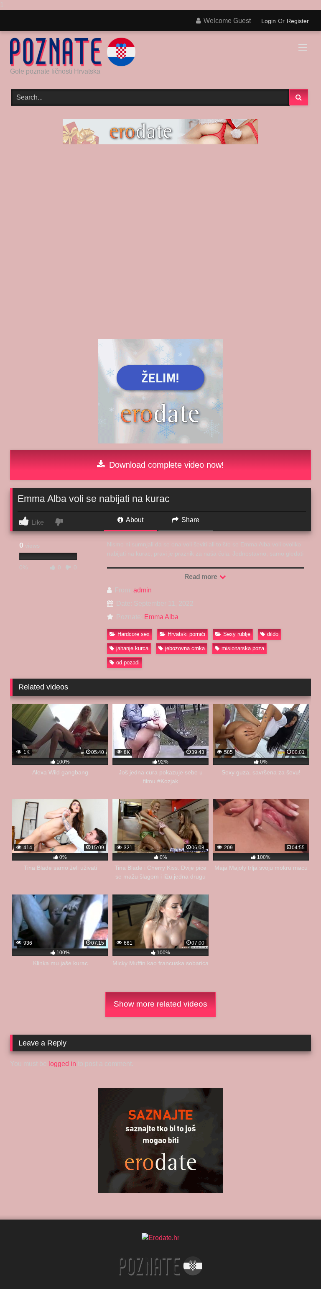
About (134, 519)
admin (142, 590)
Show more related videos (160, 1003)
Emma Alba (161, 616)
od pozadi (128, 662)
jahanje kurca (132, 648)
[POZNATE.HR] (160, 52)
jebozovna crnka (185, 648)
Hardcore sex (133, 634)
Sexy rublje (236, 634)
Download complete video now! (165, 464)
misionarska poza (243, 648)
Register (298, 21)
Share (189, 519)
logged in (62, 1063)
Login (268, 21)
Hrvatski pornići (186, 634)
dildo (272, 634)
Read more (201, 576)
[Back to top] (295, 1265)
